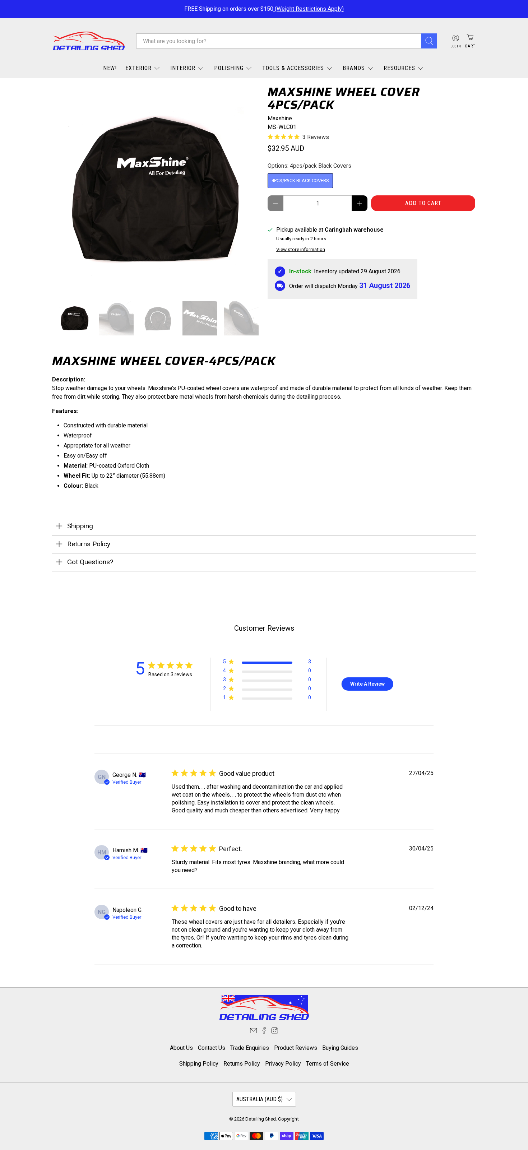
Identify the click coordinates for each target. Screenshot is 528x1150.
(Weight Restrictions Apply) (308, 8)
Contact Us (211, 1047)
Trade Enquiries (249, 1047)
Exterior (138, 68)
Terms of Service (327, 1063)
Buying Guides (340, 1047)
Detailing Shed (260, 1119)
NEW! (110, 68)
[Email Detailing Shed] (253, 1032)
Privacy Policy (283, 1063)
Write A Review (367, 684)
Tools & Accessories (293, 68)
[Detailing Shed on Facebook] (263, 1032)
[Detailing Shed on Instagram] (274, 1032)
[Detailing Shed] (89, 41)
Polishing (229, 68)
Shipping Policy (198, 1063)
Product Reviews (295, 1047)
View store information (300, 249)
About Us (181, 1047)
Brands (354, 68)
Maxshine (280, 118)
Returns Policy (241, 1063)
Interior (182, 68)
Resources (399, 68)
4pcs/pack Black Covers (300, 180)
